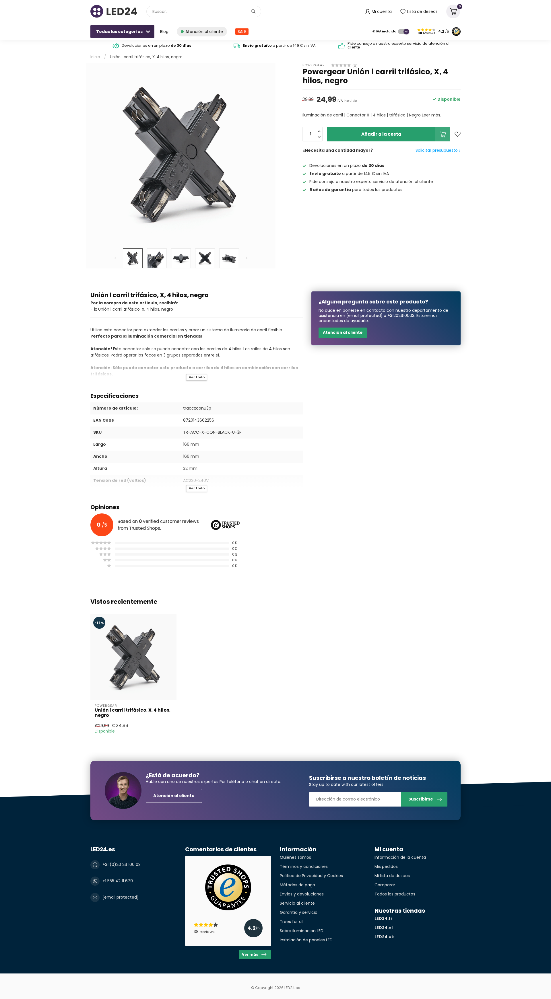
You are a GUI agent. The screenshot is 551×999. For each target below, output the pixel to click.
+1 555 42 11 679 (117, 881)
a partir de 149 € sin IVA (279, 45)
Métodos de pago (297, 885)
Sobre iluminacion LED (301, 931)
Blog (164, 31)
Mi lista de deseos (392, 876)
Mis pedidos (386, 866)
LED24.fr (384, 918)
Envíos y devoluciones (302, 894)
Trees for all (291, 921)
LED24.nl (384, 927)
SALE (242, 31)
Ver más (250, 954)
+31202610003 (400, 315)
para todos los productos (355, 189)
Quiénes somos (295, 857)
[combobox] (203, 11)
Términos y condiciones (304, 866)
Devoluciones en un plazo (156, 45)
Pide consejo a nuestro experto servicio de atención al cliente (398, 45)
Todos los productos (395, 894)
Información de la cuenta (400, 857)
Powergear (313, 65)
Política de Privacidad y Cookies (311, 876)
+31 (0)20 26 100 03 (121, 864)
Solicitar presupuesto (437, 150)
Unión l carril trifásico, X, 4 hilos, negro (146, 57)
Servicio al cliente (297, 903)
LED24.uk (384, 937)
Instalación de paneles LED (306, 940)
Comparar (385, 885)
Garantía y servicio (298, 912)
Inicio (95, 57)
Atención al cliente (342, 332)
